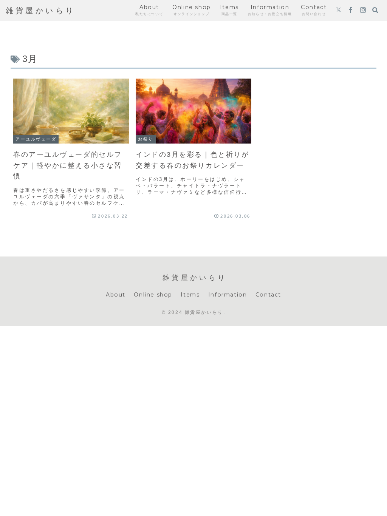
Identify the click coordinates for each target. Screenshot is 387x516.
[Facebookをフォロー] (351, 10)
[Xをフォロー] (339, 10)
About (115, 294)
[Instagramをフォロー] (363, 10)
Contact (268, 294)
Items (190, 294)
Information (227, 294)
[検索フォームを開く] (375, 10)
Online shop (153, 294)
